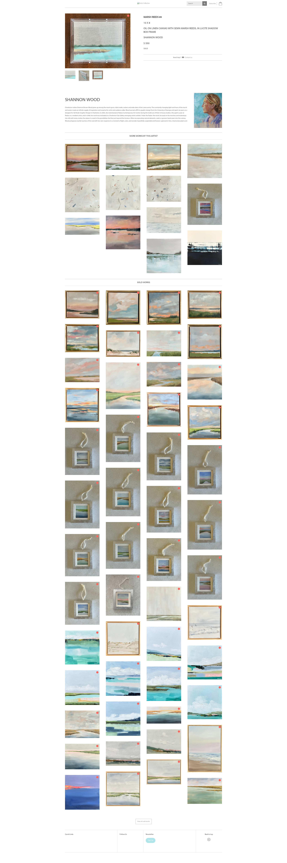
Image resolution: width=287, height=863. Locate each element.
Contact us (188, 57)
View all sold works (143, 819)
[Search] (204, 3)
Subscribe (212, 3)
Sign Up (150, 838)
